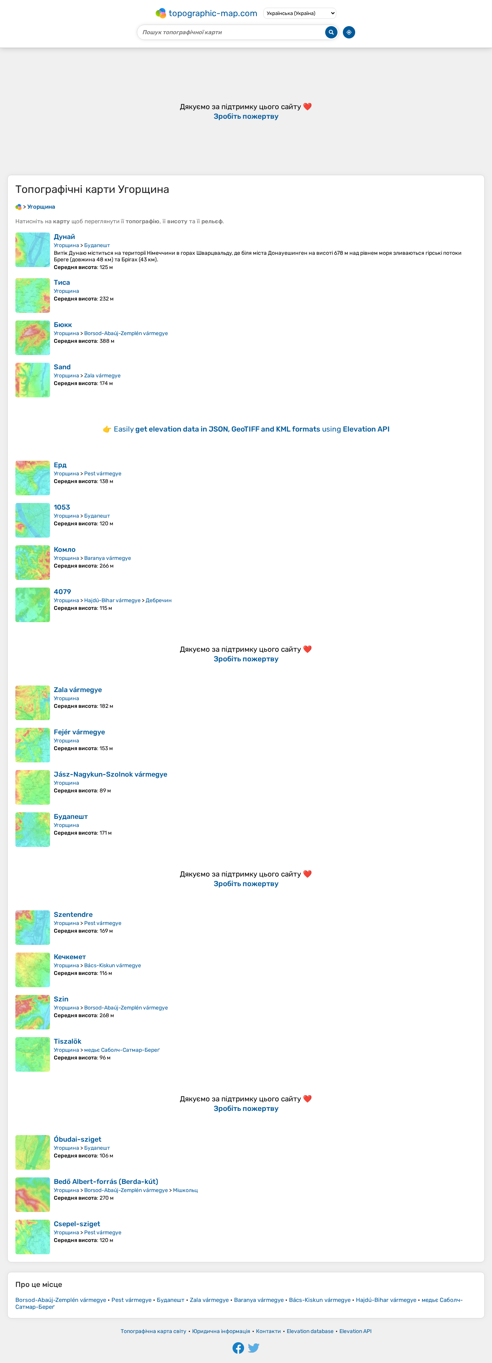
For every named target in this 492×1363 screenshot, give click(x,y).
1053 (62, 507)
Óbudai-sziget (77, 1139)
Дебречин (159, 600)
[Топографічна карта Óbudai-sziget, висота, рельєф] (32, 1152)
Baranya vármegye (107, 558)
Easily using (252, 429)
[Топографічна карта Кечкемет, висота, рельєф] (32, 970)
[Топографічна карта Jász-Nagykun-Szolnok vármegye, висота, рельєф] (32, 787)
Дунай (64, 236)
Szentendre (73, 914)
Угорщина (66, 245)
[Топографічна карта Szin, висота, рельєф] (32, 1012)
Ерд (60, 465)
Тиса (62, 282)
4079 (62, 592)
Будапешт (97, 245)
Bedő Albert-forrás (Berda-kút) (106, 1181)
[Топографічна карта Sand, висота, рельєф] (32, 380)
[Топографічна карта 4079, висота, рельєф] (32, 605)
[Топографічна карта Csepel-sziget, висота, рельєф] (32, 1237)
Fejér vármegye (79, 732)
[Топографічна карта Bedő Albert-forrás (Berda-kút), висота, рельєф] (32, 1194)
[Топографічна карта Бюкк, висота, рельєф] (32, 337)
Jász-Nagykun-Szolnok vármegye (110, 774)
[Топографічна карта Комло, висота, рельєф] (32, 562)
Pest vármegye (102, 473)
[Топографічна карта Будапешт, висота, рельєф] (32, 829)
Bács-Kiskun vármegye (112, 965)
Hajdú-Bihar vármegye (112, 600)
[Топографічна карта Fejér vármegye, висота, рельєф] (32, 745)
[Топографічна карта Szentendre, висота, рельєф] (32, 927)
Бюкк (63, 324)
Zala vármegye (102, 375)
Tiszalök (67, 1041)
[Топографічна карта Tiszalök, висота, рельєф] (32, 1054)
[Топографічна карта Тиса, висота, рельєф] (32, 295)
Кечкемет (70, 957)
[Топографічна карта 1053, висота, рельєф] (32, 520)
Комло (65, 549)
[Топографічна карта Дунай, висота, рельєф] (32, 251)
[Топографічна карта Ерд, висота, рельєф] (32, 478)
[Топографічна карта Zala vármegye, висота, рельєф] (32, 703)
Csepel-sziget (77, 1224)
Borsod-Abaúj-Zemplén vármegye (126, 333)
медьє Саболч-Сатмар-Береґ (122, 1050)
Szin (61, 999)
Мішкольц (185, 1190)
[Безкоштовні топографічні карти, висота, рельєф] (18, 206)
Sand (62, 367)
